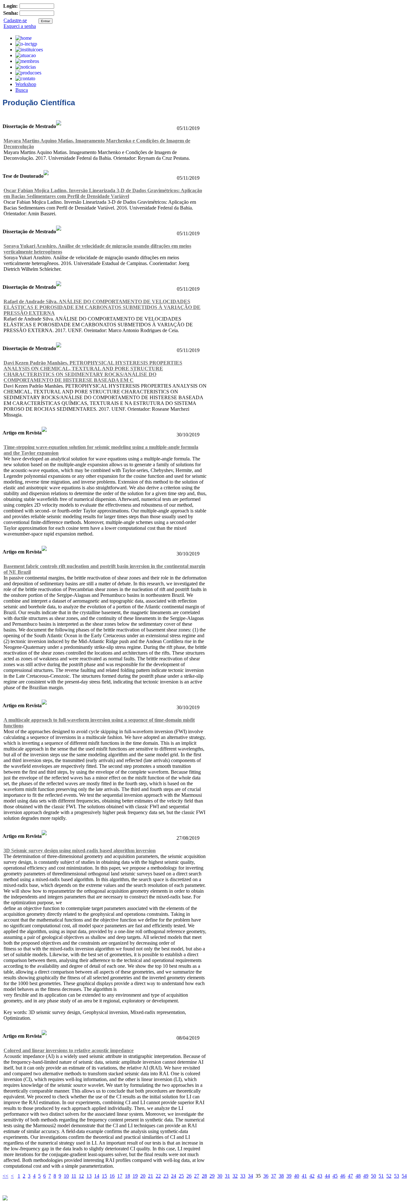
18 (127, 1176)
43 (319, 1176)
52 (388, 1176)
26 (189, 1176)
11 (73, 1176)
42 (312, 1176)
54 (404, 1176)
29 (212, 1176)
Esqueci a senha (20, 26)
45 (335, 1176)
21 (150, 1176)
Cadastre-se (15, 20)
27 (196, 1176)
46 (342, 1176)
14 (96, 1176)
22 (158, 1176)
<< (5, 1176)
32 (235, 1176)
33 (242, 1176)
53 (396, 1176)
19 (135, 1176)
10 (66, 1176)
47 (350, 1176)
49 (365, 1176)
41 (304, 1176)
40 (296, 1176)
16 (112, 1176)
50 (373, 1176)
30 (219, 1176)
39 (288, 1176)
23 (165, 1176)
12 (81, 1176)
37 (273, 1176)
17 (119, 1176)
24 (173, 1176)
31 (227, 1176)
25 (181, 1176)
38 (281, 1176)
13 (89, 1176)
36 (265, 1176)
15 (104, 1176)
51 (381, 1176)
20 (142, 1176)
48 (358, 1176)
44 (327, 1176)
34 (250, 1176)
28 (204, 1176)
